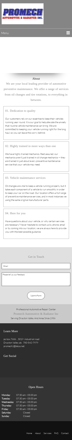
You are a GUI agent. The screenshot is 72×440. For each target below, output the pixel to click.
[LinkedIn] (20, 366)
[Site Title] (23, 13)
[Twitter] (13, 366)
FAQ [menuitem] (56, 433)
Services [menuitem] (47, 433)
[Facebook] (7, 366)
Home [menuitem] (29, 433)
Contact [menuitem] (65, 433)
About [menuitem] (38, 433)
